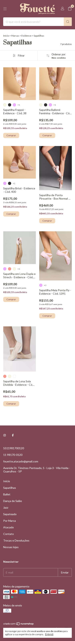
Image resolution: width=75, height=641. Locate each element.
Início (6, 35)
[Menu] (5, 9)
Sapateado (10, 514)
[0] (70, 8)
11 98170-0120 (12, 454)
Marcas (15, 35)
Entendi (49, 634)
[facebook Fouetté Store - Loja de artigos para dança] (12, 435)
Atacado (8, 527)
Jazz (5, 507)
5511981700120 (13, 448)
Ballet (6, 494)
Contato (8, 534)
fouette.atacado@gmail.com (20, 461)
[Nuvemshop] (18, 624)
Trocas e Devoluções (16, 540)
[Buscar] (68, 21)
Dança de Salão (12, 501)
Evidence (26, 35)
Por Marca (9, 520)
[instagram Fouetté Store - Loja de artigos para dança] (4, 435)
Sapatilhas (9, 487)
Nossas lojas (11, 547)
